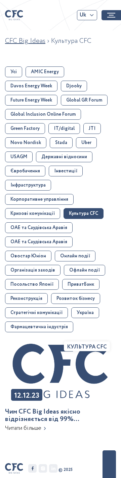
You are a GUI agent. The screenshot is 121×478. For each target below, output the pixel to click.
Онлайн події (75, 256)
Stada (61, 142)
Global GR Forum (84, 100)
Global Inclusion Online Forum (43, 114)
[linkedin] (53, 468)
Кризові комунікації (32, 213)
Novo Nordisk (25, 142)
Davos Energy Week (31, 86)
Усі (13, 71)
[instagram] (43, 468)
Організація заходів (32, 270)
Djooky (74, 86)
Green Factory (25, 128)
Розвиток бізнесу (75, 298)
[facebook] (32, 468)
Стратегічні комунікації (36, 312)
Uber (86, 142)
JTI (92, 128)
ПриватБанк (81, 284)
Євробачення (25, 171)
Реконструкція (26, 298)
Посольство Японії (31, 284)
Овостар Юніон (28, 256)
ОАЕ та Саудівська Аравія (38, 227)
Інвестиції (65, 171)
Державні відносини (64, 156)
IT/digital (64, 128)
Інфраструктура (28, 185)
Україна (85, 312)
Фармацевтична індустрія (39, 327)
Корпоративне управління (39, 199)
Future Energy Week (31, 100)
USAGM (18, 156)
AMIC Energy (45, 71)
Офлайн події (84, 270)
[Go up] (109, 464)
